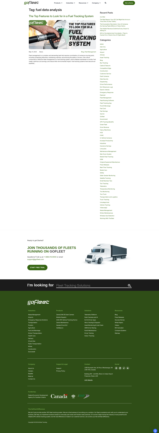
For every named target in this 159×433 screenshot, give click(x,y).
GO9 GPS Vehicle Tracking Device (66, 320)
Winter (30, 346)
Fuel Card (103, 108)
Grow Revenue (104, 127)
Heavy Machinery (105, 130)
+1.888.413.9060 (50, 257)
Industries (103, 143)
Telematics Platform (90, 314)
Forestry (30, 325)
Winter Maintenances (106, 213)
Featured (102, 95)
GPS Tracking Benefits (107, 122)
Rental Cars (103, 170)
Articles (102, 55)
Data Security (104, 79)
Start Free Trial (37, 268)
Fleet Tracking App (106, 103)
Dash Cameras (104, 76)
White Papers (119, 322)
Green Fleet (103, 124)
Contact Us (31, 379)
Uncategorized (104, 202)
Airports (30, 317)
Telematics (103, 186)
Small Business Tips (106, 181)
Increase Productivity (106, 140)
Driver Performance (106, 84)
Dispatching (103, 81)
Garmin (102, 114)
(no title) (102, 17)
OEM (101, 159)
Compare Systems (120, 330)
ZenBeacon (59, 328)
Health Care (31, 336)
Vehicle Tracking (105, 205)
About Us (31, 368)
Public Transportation (34, 344)
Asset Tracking (104, 57)
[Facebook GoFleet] (116, 368)
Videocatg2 (103, 207)
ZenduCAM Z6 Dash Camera (65, 314)
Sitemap (117, 333)
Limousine (103, 149)
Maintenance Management (108, 151)
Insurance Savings (105, 146)
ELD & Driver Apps (90, 320)
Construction (104, 71)
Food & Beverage (105, 106)
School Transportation (35, 333)
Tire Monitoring (104, 191)
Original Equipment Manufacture (110, 162)
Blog (82, 52)
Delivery (30, 338)
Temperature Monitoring (107, 189)
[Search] (129, 285)
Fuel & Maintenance (90, 330)
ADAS (102, 44)
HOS (101, 132)
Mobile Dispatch (61, 317)
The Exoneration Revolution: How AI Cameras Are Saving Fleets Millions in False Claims (114, 25)
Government (104, 119)
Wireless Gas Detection (107, 216)
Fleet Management (90, 52)
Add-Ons (103, 47)
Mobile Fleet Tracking (106, 157)
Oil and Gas (31, 341)
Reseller (30, 373)
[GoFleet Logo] (31, 3)
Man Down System (105, 154)
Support (58, 368)
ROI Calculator (119, 328)
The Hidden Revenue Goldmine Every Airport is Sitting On (114, 29)
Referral (30, 376)
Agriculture (103, 49)
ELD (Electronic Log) (106, 87)
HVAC (102, 135)
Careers (30, 371)
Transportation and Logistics (109, 197)
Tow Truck (103, 194)
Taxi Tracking (104, 183)
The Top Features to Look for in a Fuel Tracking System (61, 16)
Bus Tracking (104, 63)
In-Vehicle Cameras (106, 138)
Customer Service (105, 73)
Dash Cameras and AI (91, 317)
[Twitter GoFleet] (123, 368)
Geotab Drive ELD (61, 325)
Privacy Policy (60, 371)
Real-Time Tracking (106, 167)
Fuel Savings (104, 111)
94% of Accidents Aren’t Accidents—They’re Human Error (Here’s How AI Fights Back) (113, 34)
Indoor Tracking (89, 336)
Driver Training (89, 333)
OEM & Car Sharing (90, 328)
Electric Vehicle (104, 90)
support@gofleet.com (35, 259)
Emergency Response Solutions (38, 320)
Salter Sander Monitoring (107, 175)
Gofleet (102, 116)
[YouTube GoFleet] (127, 368)
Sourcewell (31, 351)
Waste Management (106, 210)
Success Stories (120, 320)
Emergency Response (106, 92)
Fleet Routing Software (107, 100)
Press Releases (104, 165)
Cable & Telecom (105, 65)
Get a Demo (129, 3)
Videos (117, 325)
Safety (102, 173)
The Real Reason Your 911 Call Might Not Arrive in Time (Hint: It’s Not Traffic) (115, 20)
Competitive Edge (105, 68)
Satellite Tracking (105, 178)
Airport (102, 52)
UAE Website (88, 380)
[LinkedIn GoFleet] (120, 368)
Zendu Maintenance (62, 322)
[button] (155, 431)
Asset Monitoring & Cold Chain (93, 325)
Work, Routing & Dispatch (92, 322)
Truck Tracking (104, 199)
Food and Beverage (34, 330)
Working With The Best (107, 218)
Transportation (32, 322)
